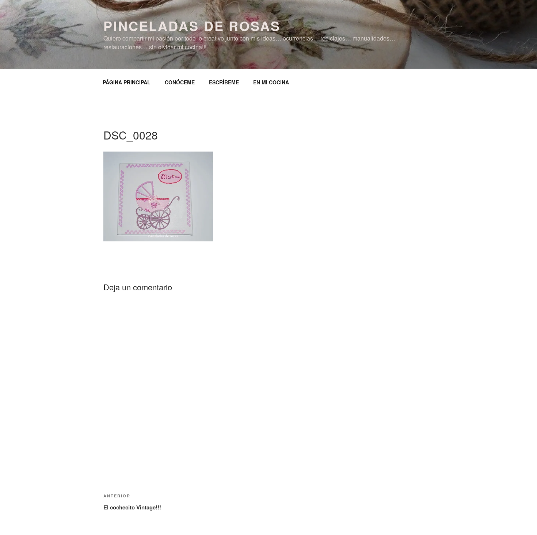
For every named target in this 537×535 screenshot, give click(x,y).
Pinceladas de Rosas (192, 25)
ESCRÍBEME (224, 82)
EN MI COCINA (271, 82)
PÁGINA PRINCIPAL (127, 82)
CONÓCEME (180, 82)
